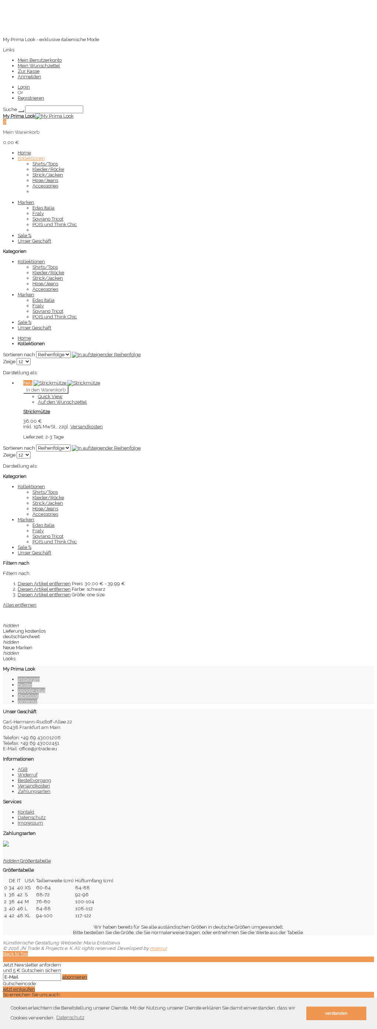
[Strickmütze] (67, 383)
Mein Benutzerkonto (40, 60)
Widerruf (28, 775)
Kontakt (26, 812)
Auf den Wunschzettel (62, 402)
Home (24, 338)
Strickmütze (36, 411)
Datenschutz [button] (70, 1017)
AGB (23, 769)
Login (24, 87)
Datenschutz (32, 817)
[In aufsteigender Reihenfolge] (106, 354)
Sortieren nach (19, 354)
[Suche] (21, 111)
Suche (10, 109)
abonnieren (74, 977)
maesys (158, 948)
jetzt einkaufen (19, 989)
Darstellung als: (20, 372)
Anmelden (29, 76)
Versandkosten (86, 426)
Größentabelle (27, 861)
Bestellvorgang (34, 780)
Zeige (9, 361)
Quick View (50, 396)
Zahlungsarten (34, 791)
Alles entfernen (19, 605)
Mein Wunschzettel (39, 65)
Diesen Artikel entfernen (44, 583)
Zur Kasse (28, 71)
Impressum (30, 823)
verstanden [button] (336, 1013)
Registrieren (31, 98)
